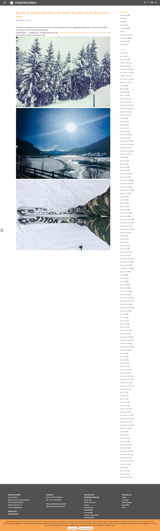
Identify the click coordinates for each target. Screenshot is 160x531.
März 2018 (123, 366)
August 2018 (124, 350)
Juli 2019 (123, 314)
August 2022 (124, 193)
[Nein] (158, 525)
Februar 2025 (124, 99)
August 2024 (124, 115)
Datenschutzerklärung (86, 528)
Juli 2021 (123, 236)
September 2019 (126, 308)
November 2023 (125, 144)
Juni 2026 (123, 56)
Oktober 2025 (125, 76)
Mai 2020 (123, 281)
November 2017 (125, 379)
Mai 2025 (123, 89)
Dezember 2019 (125, 298)
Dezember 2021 (125, 219)
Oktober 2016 (125, 422)
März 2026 (123, 60)
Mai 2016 (123, 435)
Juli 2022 (123, 197)
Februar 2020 (124, 291)
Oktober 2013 (125, 477)
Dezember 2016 (125, 415)
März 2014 (123, 474)
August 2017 (124, 389)
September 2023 (126, 151)
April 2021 (123, 246)
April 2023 (123, 167)
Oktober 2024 (125, 112)
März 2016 (123, 441)
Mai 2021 (123, 242)
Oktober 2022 (125, 187)
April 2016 (123, 438)
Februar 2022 (124, 213)
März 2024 (123, 131)
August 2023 (124, 154)
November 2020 (125, 262)
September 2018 (126, 347)
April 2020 (123, 285)
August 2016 (124, 428)
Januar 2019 (124, 334)
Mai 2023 (123, 164)
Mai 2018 (123, 360)
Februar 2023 (124, 174)
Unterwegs (28, 20)
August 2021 (124, 233)
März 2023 (123, 170)
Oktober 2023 (125, 148)
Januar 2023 (124, 177)
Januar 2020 (124, 295)
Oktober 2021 (125, 226)
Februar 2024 (124, 135)
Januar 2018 (124, 373)
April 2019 (123, 324)
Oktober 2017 (125, 383)
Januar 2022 (124, 216)
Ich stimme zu (72, 528)
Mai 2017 (123, 399)
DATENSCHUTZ (13, 514)
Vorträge (123, 41)
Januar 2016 (124, 448)
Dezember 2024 (125, 105)
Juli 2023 (123, 157)
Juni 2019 (123, 317)
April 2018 (123, 363)
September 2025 (126, 79)
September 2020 (126, 268)
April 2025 (123, 92)
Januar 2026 (124, 66)
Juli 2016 (123, 432)
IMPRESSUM (12, 511)
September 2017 (126, 386)
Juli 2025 (123, 86)
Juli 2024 (123, 118)
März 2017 (123, 406)
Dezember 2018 (125, 337)
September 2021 (126, 229)
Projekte (123, 28)
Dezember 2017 (125, 376)
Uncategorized (125, 35)
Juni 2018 (123, 357)
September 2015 (126, 461)
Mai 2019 (123, 321)
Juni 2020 (123, 278)
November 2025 (125, 73)
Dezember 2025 (125, 69)
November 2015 (125, 454)
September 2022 (126, 190)
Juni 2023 (123, 161)
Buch (122, 19)
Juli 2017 (123, 392)
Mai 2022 (123, 203)
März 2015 (123, 471)
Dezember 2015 (125, 451)
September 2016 (126, 425)
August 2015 (124, 464)
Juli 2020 (123, 275)
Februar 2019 (124, 330)
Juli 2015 (123, 468)
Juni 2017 (123, 396)
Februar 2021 (124, 252)
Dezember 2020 (125, 259)
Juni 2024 (123, 122)
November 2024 (125, 108)
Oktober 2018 (125, 344)
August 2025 (124, 82)
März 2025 (123, 95)
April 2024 (123, 128)
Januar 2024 (124, 138)
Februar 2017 (124, 409)
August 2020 (124, 272)
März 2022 (123, 210)
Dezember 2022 (125, 180)
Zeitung (122, 45)
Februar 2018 (124, 370)
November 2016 (125, 419)
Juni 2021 (123, 239)
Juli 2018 (123, 353)
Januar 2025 (124, 102)
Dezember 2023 (125, 141)
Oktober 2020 (125, 265)
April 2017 (123, 402)
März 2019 (123, 327)
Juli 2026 (123, 53)
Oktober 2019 (125, 304)
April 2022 (123, 206)
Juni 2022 (123, 200)
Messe (122, 25)
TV (121, 32)
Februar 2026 (124, 63)
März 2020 (123, 288)
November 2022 (125, 184)
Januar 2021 (124, 255)
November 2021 (125, 223)
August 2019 (124, 311)
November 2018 (125, 340)
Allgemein (123, 15)
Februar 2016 (124, 445)
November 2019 (125, 301)
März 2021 (123, 249)
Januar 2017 (124, 412)
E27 (121, 22)
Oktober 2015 (125, 458)
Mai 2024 (123, 125)
